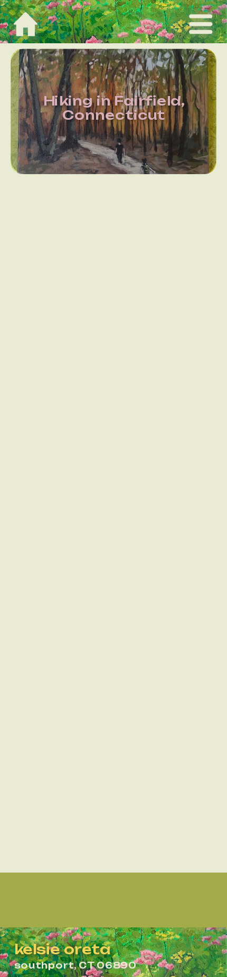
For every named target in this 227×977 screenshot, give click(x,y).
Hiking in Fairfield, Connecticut (113, 107)
